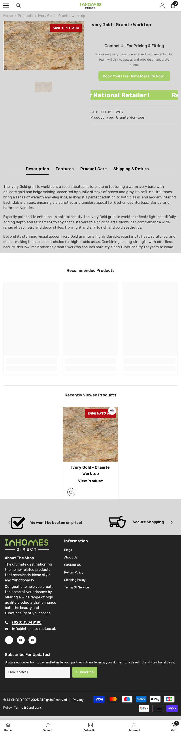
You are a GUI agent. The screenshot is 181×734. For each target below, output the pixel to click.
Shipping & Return (131, 168)
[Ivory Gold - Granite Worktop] (90, 434)
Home (8, 16)
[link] (31, 361)
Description (37, 168)
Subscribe (85, 672)
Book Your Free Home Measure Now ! (134, 76)
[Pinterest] (32, 640)
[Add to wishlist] (71, 492)
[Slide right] (171, 522)
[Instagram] (21, 640)
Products (25, 16)
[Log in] (162, 5)
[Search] (18, 5)
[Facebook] (9, 640)
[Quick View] (112, 411)
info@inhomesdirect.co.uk (34, 629)
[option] (43, 45)
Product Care (93, 168)
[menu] (6, 5)
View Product (90, 481)
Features (65, 168)
